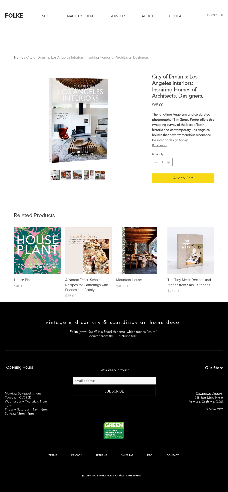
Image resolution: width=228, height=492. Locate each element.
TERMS (53, 455)
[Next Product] (220, 250)
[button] (118, 16)
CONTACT (172, 455)
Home (18, 57)
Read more (159, 145)
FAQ (150, 455)
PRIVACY (76, 455)
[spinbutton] (162, 162)
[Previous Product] (7, 250)
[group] (114, 263)
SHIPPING (127, 455)
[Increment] (169, 162)
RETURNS (101, 455)
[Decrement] (155, 162)
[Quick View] (37, 250)
